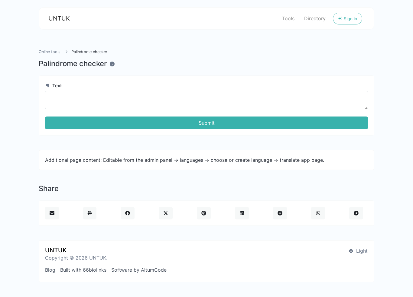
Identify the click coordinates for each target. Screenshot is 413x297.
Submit (207, 123)
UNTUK (59, 18)
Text (56, 85)
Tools (288, 18)
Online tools (49, 52)
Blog (50, 270)
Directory (315, 18)
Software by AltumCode (139, 270)
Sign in (350, 18)
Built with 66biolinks (83, 270)
